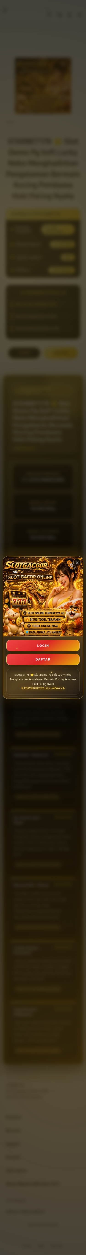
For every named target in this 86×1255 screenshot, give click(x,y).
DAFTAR (43, 659)
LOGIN (43, 645)
